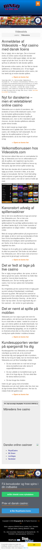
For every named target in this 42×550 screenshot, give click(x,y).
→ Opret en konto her (20, 77)
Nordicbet (11, 459)
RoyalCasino (13, 450)
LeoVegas (12, 456)
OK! (34, 545)
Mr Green (11, 453)
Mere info (25, 548)
